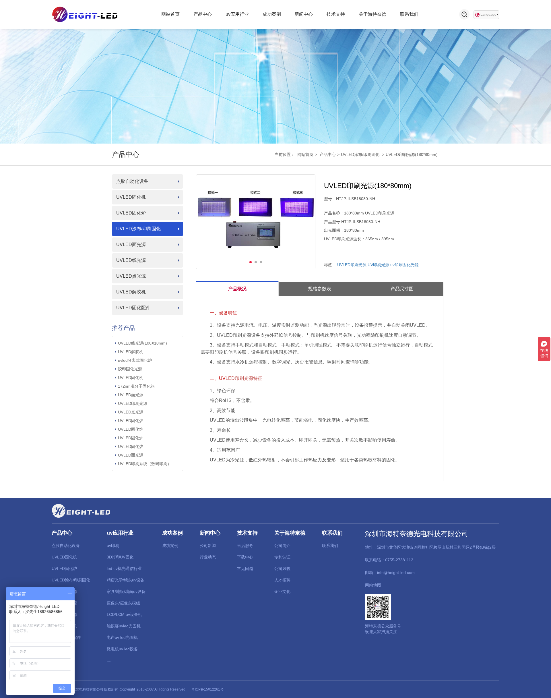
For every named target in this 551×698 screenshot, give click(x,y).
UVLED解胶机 (131, 291)
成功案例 (170, 545)
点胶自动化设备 (132, 181)
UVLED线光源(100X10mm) (142, 343)
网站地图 (373, 585)
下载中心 (245, 557)
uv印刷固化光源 (404, 264)
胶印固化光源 (130, 369)
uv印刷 (113, 545)
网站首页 (305, 154)
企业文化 (282, 591)
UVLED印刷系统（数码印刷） (144, 463)
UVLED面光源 (131, 244)
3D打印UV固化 (120, 557)
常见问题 (245, 568)
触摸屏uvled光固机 (124, 626)
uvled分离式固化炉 (135, 360)
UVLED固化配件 (133, 307)
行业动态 (208, 557)
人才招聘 (282, 580)
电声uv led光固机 (122, 637)
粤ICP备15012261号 (207, 689)
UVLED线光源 (131, 260)
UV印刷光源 (378, 264)
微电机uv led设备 (122, 649)
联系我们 (330, 545)
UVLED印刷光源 (132, 403)
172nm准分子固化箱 (136, 386)
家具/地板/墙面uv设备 (126, 591)
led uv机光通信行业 (124, 568)
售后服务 (245, 545)
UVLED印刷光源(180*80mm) (412, 154)
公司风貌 (282, 568)
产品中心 (328, 154)
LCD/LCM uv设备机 (124, 614)
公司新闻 (208, 545)
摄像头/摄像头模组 (123, 603)
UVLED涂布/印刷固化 (360, 154)
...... (110, 660)
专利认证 (282, 557)
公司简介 (282, 545)
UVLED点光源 (131, 276)
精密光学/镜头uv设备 (125, 580)
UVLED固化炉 (131, 212)
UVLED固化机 (131, 197)
